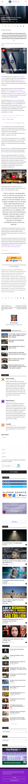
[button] (26, 1)
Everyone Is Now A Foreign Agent (12, 543)
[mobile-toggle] (2, 1)
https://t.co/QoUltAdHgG (8, 119)
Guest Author (4, 583)
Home (2, 4)
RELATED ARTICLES (6, 330)
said (6, 143)
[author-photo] (14, 321)
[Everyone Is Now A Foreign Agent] (14, 535)
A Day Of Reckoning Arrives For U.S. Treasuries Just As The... (13, 620)
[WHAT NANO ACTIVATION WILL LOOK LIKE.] (4, 341)
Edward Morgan (5, 21)
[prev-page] (2, 371)
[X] (5, 26)
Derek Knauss (4, 544)
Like (25, 481)
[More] (23, 26)
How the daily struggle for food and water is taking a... (13, 600)
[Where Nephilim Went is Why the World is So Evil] (4, 348)
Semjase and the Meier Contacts (17, 655)
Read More (14, 521)
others (8, 91)
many (5, 91)
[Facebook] (2, 26)
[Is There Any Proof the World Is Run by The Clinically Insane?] (5, 675)
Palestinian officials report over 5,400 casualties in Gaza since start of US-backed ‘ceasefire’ (17, 366)
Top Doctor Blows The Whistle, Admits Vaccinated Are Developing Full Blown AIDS (7, 308)
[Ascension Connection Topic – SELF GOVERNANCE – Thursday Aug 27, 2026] (5, 669)
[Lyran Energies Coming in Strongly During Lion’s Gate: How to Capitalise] (5, 719)
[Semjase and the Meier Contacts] (5, 657)
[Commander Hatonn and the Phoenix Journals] (14, 573)
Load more (14, 723)
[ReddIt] (14, 26)
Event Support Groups (8, 4)
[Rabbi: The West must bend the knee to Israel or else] (4, 360)
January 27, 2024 (20, 123)
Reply (7, 396)
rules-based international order (12, 246)
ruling (15, 80)
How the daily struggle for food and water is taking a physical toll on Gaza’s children (17, 335)
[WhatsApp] (11, 26)
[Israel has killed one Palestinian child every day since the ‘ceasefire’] (4, 354)
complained (8, 133)
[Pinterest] (8, 26)
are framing (14, 103)
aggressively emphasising (16, 100)
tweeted (9, 148)
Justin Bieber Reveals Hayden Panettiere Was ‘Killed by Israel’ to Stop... (17, 706)
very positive (15, 93)
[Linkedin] (17, 26)
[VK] (20, 26)
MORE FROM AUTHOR (16, 330)
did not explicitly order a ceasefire (15, 90)
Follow (24, 483)
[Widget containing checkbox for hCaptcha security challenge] (11, 465)
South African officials (20, 91)
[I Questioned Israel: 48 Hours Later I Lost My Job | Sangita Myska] (14, 631)
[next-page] (4, 371)
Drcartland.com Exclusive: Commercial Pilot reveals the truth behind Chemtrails (20, 307)
